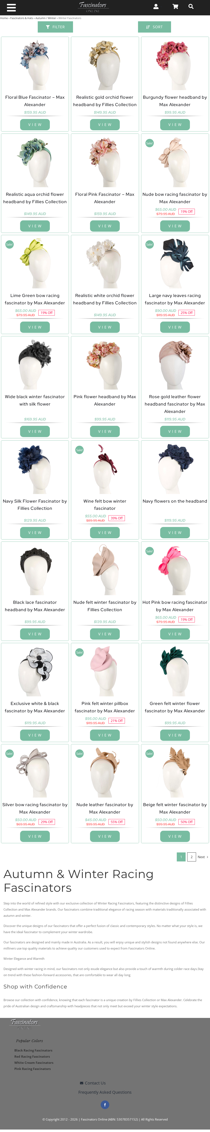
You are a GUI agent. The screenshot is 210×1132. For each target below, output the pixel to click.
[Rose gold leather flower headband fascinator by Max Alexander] (175, 363)
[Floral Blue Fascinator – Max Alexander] (35, 64)
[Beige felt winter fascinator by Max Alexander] (175, 771)
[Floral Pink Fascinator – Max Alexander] (105, 161)
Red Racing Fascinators (32, 1056)
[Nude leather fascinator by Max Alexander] (105, 771)
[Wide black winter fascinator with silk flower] (35, 363)
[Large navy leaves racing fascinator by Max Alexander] (175, 262)
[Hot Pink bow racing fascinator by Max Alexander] (175, 569)
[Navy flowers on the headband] (175, 468)
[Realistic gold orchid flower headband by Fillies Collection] (105, 64)
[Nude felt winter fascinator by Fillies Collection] (105, 569)
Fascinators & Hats (21, 18)
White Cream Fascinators (33, 1063)
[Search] (191, 6)
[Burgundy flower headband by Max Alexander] (175, 64)
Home (4, 18)
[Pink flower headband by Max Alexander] (105, 363)
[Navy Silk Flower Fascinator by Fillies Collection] (35, 468)
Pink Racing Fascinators (32, 1069)
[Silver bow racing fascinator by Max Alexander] (35, 771)
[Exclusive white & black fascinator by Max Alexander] (35, 670)
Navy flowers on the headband (175, 501)
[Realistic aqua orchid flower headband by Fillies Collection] (35, 161)
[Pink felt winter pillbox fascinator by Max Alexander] (105, 670)
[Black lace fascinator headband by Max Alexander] (35, 569)
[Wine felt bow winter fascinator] (105, 468)
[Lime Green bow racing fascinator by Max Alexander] (35, 262)
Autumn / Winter (45, 18)
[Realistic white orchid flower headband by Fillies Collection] (105, 262)
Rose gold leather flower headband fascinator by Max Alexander (175, 404)
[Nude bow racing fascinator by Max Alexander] (175, 161)
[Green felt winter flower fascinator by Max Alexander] (175, 670)
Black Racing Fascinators (33, 1050)
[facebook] (105, 1104)
